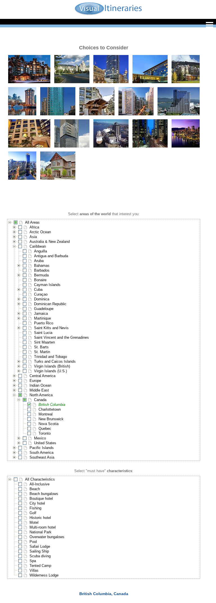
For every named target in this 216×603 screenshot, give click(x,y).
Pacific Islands (42, 448)
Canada (40, 400)
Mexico (40, 438)
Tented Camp (40, 566)
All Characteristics (40, 479)
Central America (42, 376)
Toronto (45, 433)
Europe (35, 380)
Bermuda (41, 275)
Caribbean (38, 246)
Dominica (41, 299)
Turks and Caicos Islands (55, 361)
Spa (33, 561)
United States (45, 443)
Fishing (35, 508)
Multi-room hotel (43, 527)
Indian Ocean (40, 385)
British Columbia (52, 404)
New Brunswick (51, 419)
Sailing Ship (39, 551)
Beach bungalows (44, 494)
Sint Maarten (44, 342)
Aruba (39, 261)
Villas (34, 570)
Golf (33, 513)
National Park (40, 532)
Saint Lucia (43, 333)
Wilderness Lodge (44, 575)
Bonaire (40, 280)
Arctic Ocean (40, 232)
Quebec (45, 428)
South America (41, 452)
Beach (35, 489)
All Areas (32, 222)
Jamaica (41, 313)
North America (41, 395)
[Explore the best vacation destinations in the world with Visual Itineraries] (108, 14)
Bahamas (42, 265)
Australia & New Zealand (50, 241)
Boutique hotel (41, 498)
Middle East (39, 390)
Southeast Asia (42, 457)
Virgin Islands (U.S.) (50, 371)
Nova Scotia (48, 424)
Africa (34, 227)
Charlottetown (50, 409)
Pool (33, 542)
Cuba (38, 289)
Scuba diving (40, 556)
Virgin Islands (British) (52, 366)
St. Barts (41, 347)
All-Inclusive (40, 484)
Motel (34, 522)
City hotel (37, 503)
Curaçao (41, 294)
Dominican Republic (50, 304)
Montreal (46, 414)
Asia (33, 237)
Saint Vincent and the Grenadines (61, 337)
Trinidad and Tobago (50, 357)
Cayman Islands (47, 285)
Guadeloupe (43, 309)
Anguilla (40, 251)
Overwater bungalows (47, 537)
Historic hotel (40, 518)
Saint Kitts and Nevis (51, 328)
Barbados (42, 270)
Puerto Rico (43, 323)
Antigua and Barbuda (51, 256)
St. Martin (42, 352)
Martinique (42, 318)
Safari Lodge (40, 546)
